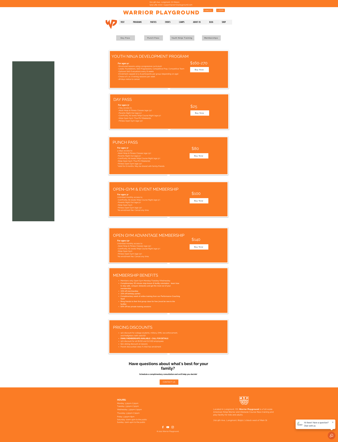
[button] (125, 22)
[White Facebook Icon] (107, 9)
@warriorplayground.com (181, 5)
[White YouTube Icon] (112, 9)
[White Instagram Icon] (117, 9)
